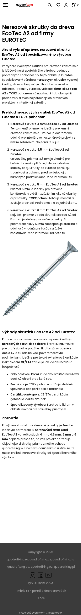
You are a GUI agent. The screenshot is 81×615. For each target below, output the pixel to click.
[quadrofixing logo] (24, 5)
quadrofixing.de (18, 567)
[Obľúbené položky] (58, 5)
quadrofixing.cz (40, 559)
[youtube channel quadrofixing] (48, 575)
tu (59, 142)
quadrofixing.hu (63, 559)
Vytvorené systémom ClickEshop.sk (40, 612)
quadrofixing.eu (42, 567)
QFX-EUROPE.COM (40, 583)
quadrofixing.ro (17, 559)
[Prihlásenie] (66, 5)
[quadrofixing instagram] (32, 575)
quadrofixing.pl (64, 567)
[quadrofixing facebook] (40, 575)
